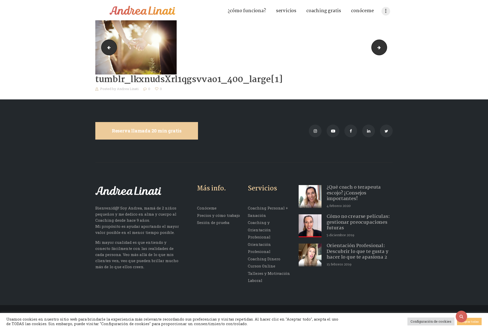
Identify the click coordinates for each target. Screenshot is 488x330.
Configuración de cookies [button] (430, 321)
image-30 (107, 47)
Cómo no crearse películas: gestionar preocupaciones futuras (358, 222)
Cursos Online (261, 265)
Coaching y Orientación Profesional (259, 229)
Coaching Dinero (264, 258)
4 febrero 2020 (339, 206)
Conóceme (207, 208)
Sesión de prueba (213, 222)
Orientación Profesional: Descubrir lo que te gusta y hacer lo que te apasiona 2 (357, 251)
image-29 (385, 47)
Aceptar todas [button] (469, 321)
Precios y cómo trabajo (218, 215)
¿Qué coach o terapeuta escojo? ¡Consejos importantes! (354, 193)
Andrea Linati (128, 88)
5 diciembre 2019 (340, 235)
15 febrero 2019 (339, 264)
